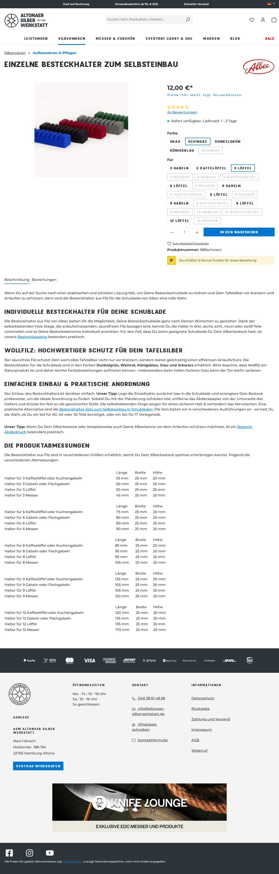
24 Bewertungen (182, 112)
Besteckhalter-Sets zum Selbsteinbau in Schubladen (106, 409)
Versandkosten (73, 861)
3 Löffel (243, 168)
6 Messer (206, 186)
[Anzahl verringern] (171, 232)
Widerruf (199, 751)
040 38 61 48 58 (151, 698)
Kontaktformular (152, 740)
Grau (175, 141)
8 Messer (246, 195)
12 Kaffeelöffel (243, 212)
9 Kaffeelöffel (214, 204)
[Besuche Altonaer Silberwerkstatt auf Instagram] (29, 853)
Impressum (201, 730)
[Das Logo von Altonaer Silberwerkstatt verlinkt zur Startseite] (34, 694)
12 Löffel (179, 220)
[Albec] (259, 66)
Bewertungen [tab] (44, 280)
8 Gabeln (231, 186)
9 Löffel (245, 203)
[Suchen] (188, 19)
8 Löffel (219, 194)
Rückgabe (200, 709)
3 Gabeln (179, 168)
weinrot (212, 151)
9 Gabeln (179, 203)
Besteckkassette (32, 337)
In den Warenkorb (239, 232)
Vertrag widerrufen (38, 766)
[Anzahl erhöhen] (197, 232)
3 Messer (181, 177)
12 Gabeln (208, 212)
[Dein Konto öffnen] (263, 19)
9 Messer (181, 212)
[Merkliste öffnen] (252, 19)
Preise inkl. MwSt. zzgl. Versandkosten (204, 95)
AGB (195, 740)
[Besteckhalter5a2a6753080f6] (81, 130)
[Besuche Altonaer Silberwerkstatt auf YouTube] (50, 853)
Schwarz (197, 141)
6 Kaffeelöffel (241, 177)
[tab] (16, 280)
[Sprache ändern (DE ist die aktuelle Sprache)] (271, 3)
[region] (81, 130)
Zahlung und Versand (210, 719)
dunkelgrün (228, 141)
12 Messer (209, 221)
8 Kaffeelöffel (188, 195)
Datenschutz (202, 698)
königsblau (182, 150)
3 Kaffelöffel (211, 168)
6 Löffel (179, 186)
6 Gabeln (208, 177)
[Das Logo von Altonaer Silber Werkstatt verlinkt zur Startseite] (26, 20)
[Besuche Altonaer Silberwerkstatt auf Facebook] (9, 853)
